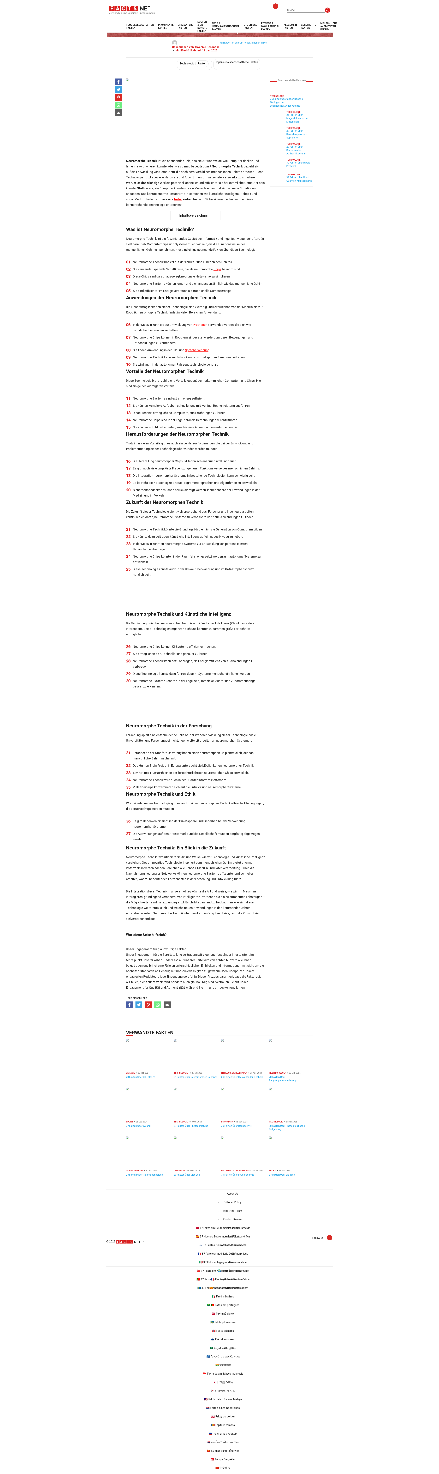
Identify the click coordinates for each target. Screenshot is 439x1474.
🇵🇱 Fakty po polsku (223, 1416)
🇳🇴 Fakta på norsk (223, 1330)
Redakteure (151, 976)
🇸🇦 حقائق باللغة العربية (223, 1348)
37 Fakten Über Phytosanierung (191, 1126)
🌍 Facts (223, 1270)
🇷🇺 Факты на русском (223, 1433)
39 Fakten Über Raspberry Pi (236, 1126)
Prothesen (200, 325)
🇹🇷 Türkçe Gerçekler (223, 1459)
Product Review (232, 1219)
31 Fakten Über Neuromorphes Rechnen (195, 1077)
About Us (232, 1193)
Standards (147, 971)
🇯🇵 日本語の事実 (223, 1382)
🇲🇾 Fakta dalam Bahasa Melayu (223, 1399)
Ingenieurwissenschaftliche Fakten (237, 62)
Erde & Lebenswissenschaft (225, 26)
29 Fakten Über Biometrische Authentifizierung (296, 150)
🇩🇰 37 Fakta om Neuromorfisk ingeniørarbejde (222, 1228)
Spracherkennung (197, 350)
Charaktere (185, 26)
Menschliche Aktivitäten (328, 26)
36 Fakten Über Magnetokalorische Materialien (297, 118)
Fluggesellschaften (140, 26)
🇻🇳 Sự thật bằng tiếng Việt (223, 1450)
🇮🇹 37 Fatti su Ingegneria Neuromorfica (223, 1262)
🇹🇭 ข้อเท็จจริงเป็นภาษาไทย (223, 1442)
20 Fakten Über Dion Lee (187, 1174)
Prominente (166, 26)
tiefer (178, 199)
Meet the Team (232, 1210)
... (342, 26)
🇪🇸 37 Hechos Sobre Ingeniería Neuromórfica (223, 1236)
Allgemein (290, 26)
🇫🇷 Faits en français (223, 1279)
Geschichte (308, 26)
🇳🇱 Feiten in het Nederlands (223, 1408)
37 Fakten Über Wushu (138, 1126)
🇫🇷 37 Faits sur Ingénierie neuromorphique (223, 1253)
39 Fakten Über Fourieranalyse (237, 1174)
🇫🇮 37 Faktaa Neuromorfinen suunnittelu (223, 1245)
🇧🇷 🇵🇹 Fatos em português (223, 1305)
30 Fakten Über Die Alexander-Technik (242, 1077)
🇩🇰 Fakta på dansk (223, 1313)
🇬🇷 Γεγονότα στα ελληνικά (223, 1356)
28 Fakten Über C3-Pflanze (140, 1077)
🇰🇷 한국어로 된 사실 (223, 1390)
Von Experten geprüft (231, 42)
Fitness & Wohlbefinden (270, 26)
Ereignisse (250, 26)
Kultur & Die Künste (202, 26)
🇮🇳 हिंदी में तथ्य (223, 1365)
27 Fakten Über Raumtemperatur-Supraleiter (296, 134)
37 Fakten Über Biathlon (282, 1174)
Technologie (193, 63)
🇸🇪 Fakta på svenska (222, 1322)
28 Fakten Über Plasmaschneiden (144, 1174)
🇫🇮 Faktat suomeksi (223, 1339)
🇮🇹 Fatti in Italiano (223, 1296)
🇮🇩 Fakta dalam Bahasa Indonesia (223, 1373)
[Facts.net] (130, 8)
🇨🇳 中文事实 (222, 1468)
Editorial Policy (232, 1202)
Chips (217, 269)
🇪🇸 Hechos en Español (222, 1288)
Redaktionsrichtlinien (255, 42)
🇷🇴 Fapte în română (223, 1425)
